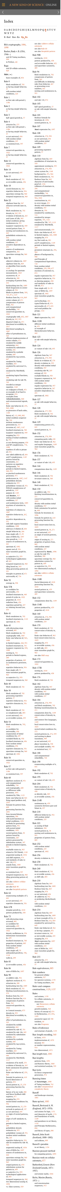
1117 (8, 373)
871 (11, 295)
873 (23, 1010)
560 (54, 1034)
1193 (8, 268)
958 (7, 208)
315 (19, 424)
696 (17, 731)
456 (19, 602)
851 (25, 389)
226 (45, 383)
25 (21, 1084)
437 (43, 808)
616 (21, 297)
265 (26, 216)
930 (7, 59)
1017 (8, 326)
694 (21, 136)
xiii (16, 62)
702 (23, 84)
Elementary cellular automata (46, 1005)
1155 (55, 1031)
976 (10, 440)
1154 (36, 1123)
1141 (42, 311)
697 (19, 736)
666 (14, 350)
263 (7, 233)
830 (26, 442)
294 (36, 188)
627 (49, 1014)
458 (36, 633)
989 (45, 738)
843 (10, 561)
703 (7, 382)
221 (17, 462)
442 (36, 333)
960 (25, 194)
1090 (6, 47)
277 (46, 411)
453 (7, 609)
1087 (25, 261)
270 (7, 993)
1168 (51, 171)
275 (17, 124)
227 (16, 242)
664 (17, 345)
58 (24, 228)
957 (54, 275)
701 (25, 645)
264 (7, 1155)
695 (21, 172)
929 (7, 70)
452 (55, 63)
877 (15, 1096)
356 (25, 703)
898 (52, 1130)
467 (52, 84)
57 (7, 89)
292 (54, 250)
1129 (48, 989)
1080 (18, 865)
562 (12, 304)
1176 (54, 1114)
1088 (12, 408)
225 (16, 141)
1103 (36, 1016)
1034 (25, 855)
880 (19, 415)
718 (36, 264)
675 (48, 306)
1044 (51, 1174)
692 (17, 592)
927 (44, 977)
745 (18, 309)
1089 (25, 285)
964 (51, 174)
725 (7, 295)
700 (25, 430)
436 (24, 182)
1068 (52, 1063)
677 (52, 268)
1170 (53, 980)
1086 (23, 44)
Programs (45, 1024)
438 (24, 912)
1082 (18, 546)
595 (54, 1066)
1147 (23, 427)
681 (49, 200)
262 (18, 251)
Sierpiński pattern (20, 889)
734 (19, 576)
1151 (53, 1111)
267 (25, 514)
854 (22, 78)
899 (46, 1140)
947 (22, 203)
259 (25, 406)
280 (18, 278)
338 (51, 744)
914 (36, 1047)
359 (36, 163)
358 (7, 1116)
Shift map (45, 655)
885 (15, 630)
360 (23, 188)
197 (25, 1109)
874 (16, 394)
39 (51, 288)
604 (26, 454)
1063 (20, 273)
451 (38, 326)
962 (54, 442)
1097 (22, 537)
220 (17, 837)
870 (18, 435)
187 (23, 842)
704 (7, 377)
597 (21, 144)
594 (16, 290)
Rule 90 (16, 886)
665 (15, 363)
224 (16, 93)
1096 (47, 120)
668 (14, 354)
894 (36, 1128)
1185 (17, 493)
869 (22, 263)
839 (52, 229)
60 (43, 1021)
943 (20, 566)
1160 (16, 387)
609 (10, 1070)
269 (24, 1032)
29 (19, 275)
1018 (19, 600)
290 (48, 268)
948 (52, 1019)
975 (16, 475)
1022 (8, 152)
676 (51, 303)
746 (46, 193)
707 (49, 222)
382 (45, 828)
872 (7, 507)
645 (36, 925)
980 (44, 556)
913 (45, 1185)
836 (7, 403)
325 (7, 336)
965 (22, 218)
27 (20, 534)
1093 (54, 1154)
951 (19, 213)
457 (24, 605)
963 (7, 408)
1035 (8, 802)
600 (22, 788)
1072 (51, 1050)
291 (48, 174)
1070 (44, 1037)
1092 (8, 1184)
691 (52, 306)
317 (18, 495)
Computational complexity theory (44, 1087)
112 (15, 415)
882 (23, 415)
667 (7, 359)
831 (52, 930)
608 (7, 807)
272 (36, 731)
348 (51, 478)
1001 (36, 1097)
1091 (16, 792)
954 (25, 191)
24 (55, 918)
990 (36, 257)
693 (53, 348)
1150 (46, 996)
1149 (25, 457)
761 (52, 1084)
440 (25, 594)
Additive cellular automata (15, 882)
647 (7, 368)
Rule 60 (44, 48)
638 (54, 439)
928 (49, 1009)
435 (24, 718)
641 (7, 898)
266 (22, 531)
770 (25, 445)
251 (7, 247)
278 (46, 136)
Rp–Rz (24, 37)
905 (43, 1043)
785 (43, 219)
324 (10, 420)
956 (19, 549)
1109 (55, 444)
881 (49, 240)
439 (50, 589)
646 (7, 1055)
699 (17, 926)
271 (36, 496)
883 (24, 713)
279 (46, 168)
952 (20, 978)
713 (36, 215)
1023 (36, 501)
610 (25, 1077)
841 (49, 301)
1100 (8, 413)
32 (48, 288)
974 (22, 857)
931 (18, 826)
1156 (43, 184)
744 (17, 785)
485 (36, 68)
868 (22, 399)
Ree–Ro (16, 37)
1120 (26, 852)
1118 (20, 539)
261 (7, 544)
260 (7, 471)
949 (26, 226)
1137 (53, 989)
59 (23, 534)
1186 (8, 102)
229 (45, 268)
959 (21, 556)
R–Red (7, 37)
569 (25, 292)
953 (7, 237)
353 (7, 283)
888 (52, 982)
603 (22, 316)
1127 (15, 295)
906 (16, 816)
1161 (48, 219)
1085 (26, 503)
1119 (22, 795)
